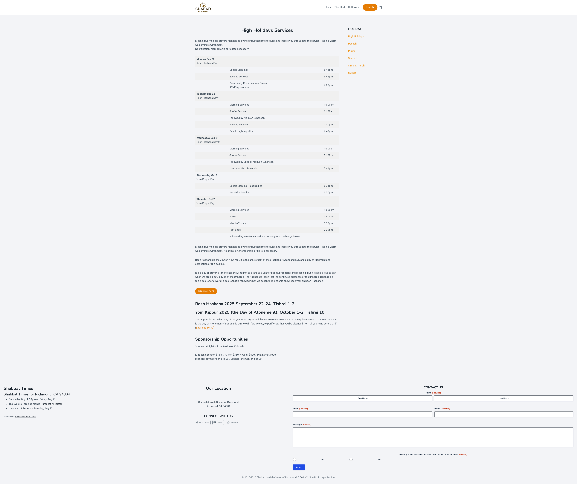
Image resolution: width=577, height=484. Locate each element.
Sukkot (352, 72)
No (379, 459)
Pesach (352, 43)
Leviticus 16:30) (205, 327)
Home (328, 7)
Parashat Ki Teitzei (51, 403)
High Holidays (356, 36)
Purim (351, 50)
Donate (370, 7)
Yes (322, 459)
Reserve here (206, 291)
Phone (442, 408)
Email (300, 408)
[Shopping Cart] (380, 7)
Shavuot (352, 58)
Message (302, 424)
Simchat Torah (356, 65)
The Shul (339, 7)
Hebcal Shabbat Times (25, 416)
